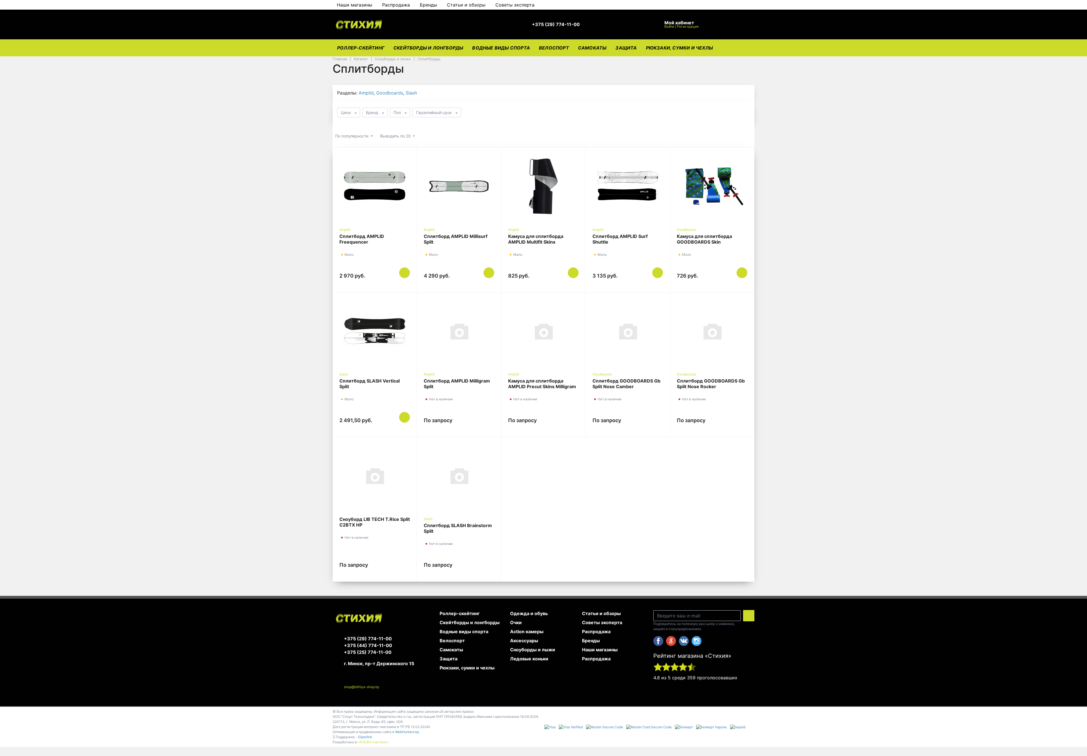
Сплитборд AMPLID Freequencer (361, 239)
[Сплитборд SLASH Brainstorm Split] (459, 475)
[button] (558, 24)
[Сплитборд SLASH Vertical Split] (374, 331)
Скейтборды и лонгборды (428, 48)
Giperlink (365, 737)
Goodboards (389, 93)
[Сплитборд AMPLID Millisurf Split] (459, 186)
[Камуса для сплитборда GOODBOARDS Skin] (712, 186)
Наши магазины (354, 5)
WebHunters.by (407, 732)
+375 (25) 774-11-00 (367, 652)
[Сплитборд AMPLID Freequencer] (374, 186)
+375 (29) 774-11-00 (368, 638)
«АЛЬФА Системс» (373, 742)
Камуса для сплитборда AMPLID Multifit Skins (535, 239)
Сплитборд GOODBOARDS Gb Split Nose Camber (626, 383)
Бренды (428, 5)
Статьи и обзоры (466, 5)
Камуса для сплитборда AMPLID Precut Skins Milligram (542, 383)
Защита (626, 48)
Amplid (366, 93)
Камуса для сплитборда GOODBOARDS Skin (704, 239)
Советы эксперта (514, 5)
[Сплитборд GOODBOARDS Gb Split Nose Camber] (627, 331)
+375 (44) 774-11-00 (368, 645)
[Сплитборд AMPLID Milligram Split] (459, 331)
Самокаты (592, 48)
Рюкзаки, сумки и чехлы (679, 48)
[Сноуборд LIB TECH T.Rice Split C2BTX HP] (374, 475)
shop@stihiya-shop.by (361, 687)
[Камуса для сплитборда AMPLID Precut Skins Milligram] (543, 331)
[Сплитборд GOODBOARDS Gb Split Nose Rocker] (712, 331)
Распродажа (396, 5)
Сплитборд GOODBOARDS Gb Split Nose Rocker (711, 383)
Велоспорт (554, 48)
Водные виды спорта (501, 48)
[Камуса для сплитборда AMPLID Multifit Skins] (543, 186)
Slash (411, 93)
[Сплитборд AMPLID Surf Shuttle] (627, 186)
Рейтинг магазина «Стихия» (692, 655)
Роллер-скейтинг (360, 48)
